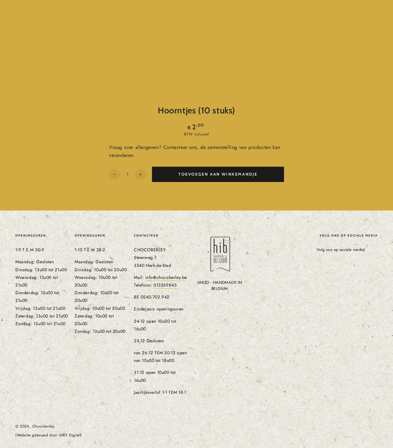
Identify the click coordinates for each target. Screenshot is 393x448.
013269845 (165, 285)
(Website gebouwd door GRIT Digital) (48, 435)
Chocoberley (43, 426)
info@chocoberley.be (166, 277)
